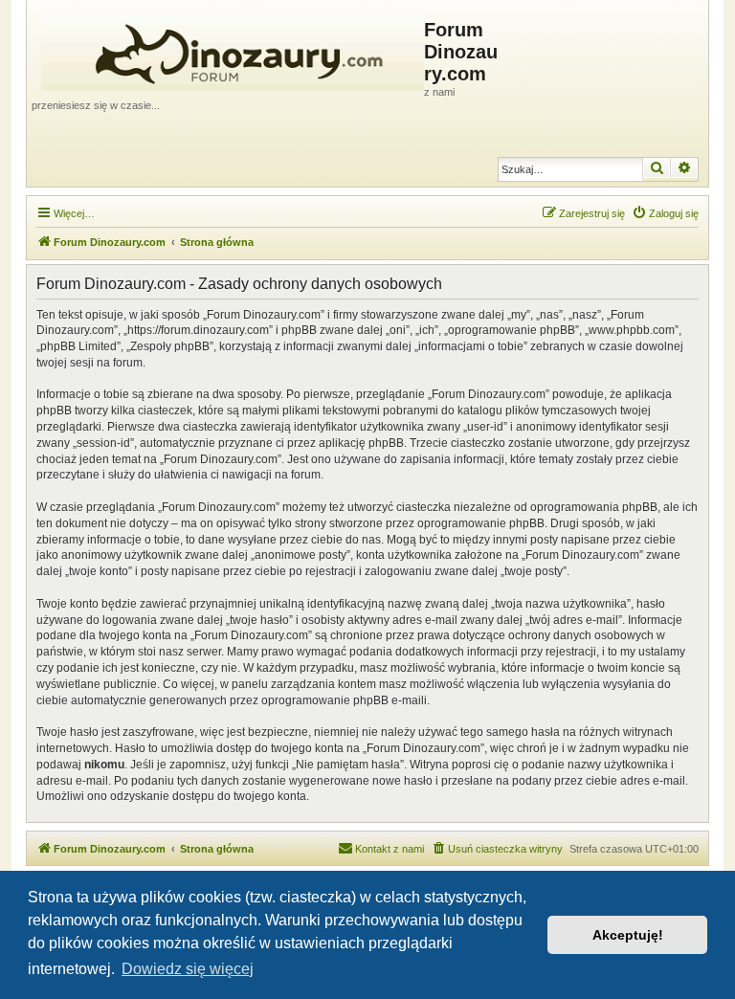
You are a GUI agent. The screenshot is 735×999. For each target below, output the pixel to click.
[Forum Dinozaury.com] (228, 49)
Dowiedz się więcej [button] (188, 969)
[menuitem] (665, 213)
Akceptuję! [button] (627, 935)
